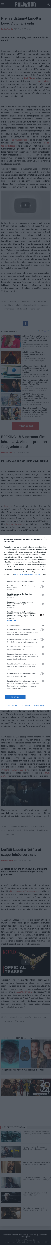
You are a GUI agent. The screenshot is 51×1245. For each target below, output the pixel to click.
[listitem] (25, 581)
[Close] (46, 539)
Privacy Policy (39, 705)
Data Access (25, 705)
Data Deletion (12, 705)
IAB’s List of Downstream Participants (28, 574)
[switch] (42, 586)
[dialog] (25, 622)
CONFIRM (15, 697)
